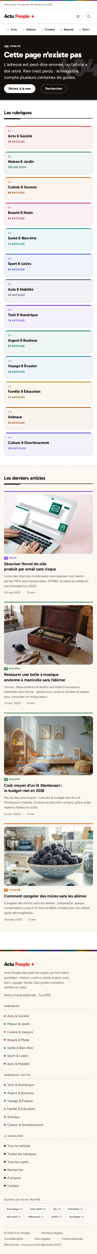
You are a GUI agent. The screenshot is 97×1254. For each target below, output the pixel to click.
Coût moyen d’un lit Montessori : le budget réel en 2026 (33, 788)
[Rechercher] (88, 16)
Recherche (15, 1170)
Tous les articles (18, 1146)
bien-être (38, 1209)
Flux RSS (44, 995)
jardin (56, 1216)
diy (57, 1209)
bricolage (15, 1209)
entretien (75, 1209)
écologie (76, 1216)
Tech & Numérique (20, 1085)
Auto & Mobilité (18, 1064)
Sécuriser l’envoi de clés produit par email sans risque (30, 566)
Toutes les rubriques (21, 1154)
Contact (13, 1186)
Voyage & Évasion (20, 1101)
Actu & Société (18, 1016)
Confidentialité (13, 1238)
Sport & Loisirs (17, 1056)
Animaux (13, 1117)
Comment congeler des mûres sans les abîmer (45, 896)
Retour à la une (20, 88)
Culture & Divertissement (25, 1125)
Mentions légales (52, 1233)
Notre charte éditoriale (20, 995)
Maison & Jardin (18, 1024)
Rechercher (53, 88)
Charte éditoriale (72, 1238)
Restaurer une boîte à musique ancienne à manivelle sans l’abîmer (34, 677)
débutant (36, 1216)
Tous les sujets (18, 1162)
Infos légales (42, 1238)
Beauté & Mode (18, 1040)
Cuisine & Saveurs (20, 1032)
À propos (14, 1178)
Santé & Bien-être (20, 1048)
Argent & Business (20, 1093)
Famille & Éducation (21, 1109)
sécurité (14, 1216)
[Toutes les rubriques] (78, 16)
